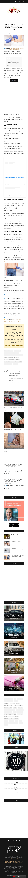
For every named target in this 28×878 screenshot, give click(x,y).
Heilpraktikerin (11, 357)
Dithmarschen (7, 355)
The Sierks (11, 720)
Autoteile (13, 703)
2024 (5, 350)
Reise (11, 718)
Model (14, 714)
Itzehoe (6, 359)
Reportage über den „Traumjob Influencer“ (14, 450)
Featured (11, 22)
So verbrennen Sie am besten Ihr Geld (13, 429)
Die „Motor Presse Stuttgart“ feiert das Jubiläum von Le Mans (13, 408)
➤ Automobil (16, 784)
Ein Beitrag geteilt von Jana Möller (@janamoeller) (16, 195)
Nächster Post (19, 459)
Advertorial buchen (8, 861)
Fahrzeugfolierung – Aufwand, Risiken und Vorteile (14, 687)
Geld (11, 707)
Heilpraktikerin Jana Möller (12, 63)
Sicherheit (16, 718)
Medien (5, 714)
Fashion (20, 705)
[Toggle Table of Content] (19, 59)
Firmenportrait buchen (18, 861)
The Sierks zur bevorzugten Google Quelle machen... (16, 49)
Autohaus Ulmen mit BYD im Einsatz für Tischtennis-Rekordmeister (14, 617)
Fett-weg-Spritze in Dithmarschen (14, 61)
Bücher (11, 705)
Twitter (19, 321)
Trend (20, 720)
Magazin (17, 22)
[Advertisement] (14, 97)
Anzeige (15, 350)
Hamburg (20, 707)
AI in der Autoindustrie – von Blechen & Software (14, 635)
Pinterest (15, 321)
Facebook (14, 319)
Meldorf (10, 361)
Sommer (6, 720)
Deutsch (17, 876)
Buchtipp (6, 705)
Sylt (4, 261)
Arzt (20, 350)
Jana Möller (13, 73)
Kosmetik (17, 359)
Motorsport (20, 714)
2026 (5, 701)
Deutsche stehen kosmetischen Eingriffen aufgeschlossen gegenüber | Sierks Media (13, 465)
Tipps (16, 720)
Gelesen (15, 707)
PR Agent (19, 858)
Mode (10, 714)
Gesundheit (20, 355)
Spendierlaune (8, 862)
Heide (5, 357)
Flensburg (14, 355)
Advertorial (10, 350)
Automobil (6, 703)
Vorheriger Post (9, 458)
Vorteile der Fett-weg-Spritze (13, 62)
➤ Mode (16, 787)
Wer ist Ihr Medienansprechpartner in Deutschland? (17, 550)
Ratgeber (6, 718)
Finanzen (6, 707)
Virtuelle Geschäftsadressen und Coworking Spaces (14, 670)
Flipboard (11, 321)
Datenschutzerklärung (17, 862)
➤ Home (16, 782)
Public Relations (14, 716)
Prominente (6, 716)
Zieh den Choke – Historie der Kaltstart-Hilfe (14, 652)
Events (15, 705)
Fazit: (8, 65)
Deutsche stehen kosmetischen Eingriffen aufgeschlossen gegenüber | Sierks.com (13, 480)
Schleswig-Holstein (18, 361)
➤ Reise (16, 789)
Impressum (14, 863)
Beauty (17, 703)
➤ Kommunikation (16, 794)
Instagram (19, 319)
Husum (17, 357)
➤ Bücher (16, 792)
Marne (5, 361)
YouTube (6, 725)
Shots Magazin (12, 858)
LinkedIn (6, 321)
